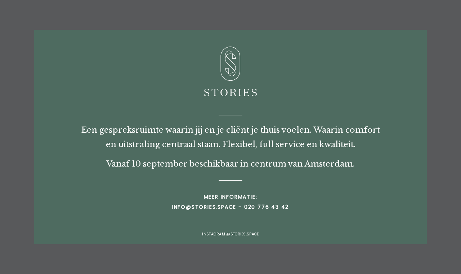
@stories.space (242, 234)
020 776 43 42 (266, 207)
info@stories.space (204, 207)
